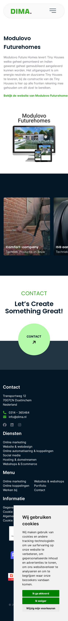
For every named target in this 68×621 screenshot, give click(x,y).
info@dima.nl (17, 417)
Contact (39, 490)
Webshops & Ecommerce (20, 464)
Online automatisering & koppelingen (28, 451)
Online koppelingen (16, 485)
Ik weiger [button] (40, 600)
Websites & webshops (49, 481)
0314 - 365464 (19, 412)
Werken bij (10, 490)
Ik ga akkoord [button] (40, 593)
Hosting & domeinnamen (19, 459)
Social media (11, 455)
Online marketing (14, 442)
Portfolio (40, 485)
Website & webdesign (17, 446)
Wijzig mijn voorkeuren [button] (40, 608)
